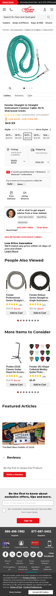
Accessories (16, 30)
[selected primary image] (28, 58)
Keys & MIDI (37, 23)
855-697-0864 (25, 227)
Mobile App (49, 547)
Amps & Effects (20, 23)
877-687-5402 (41, 531)
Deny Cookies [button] (15, 592)
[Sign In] (45, 9)
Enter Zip (40, 162)
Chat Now (42, 227)
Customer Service (21, 547)
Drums (49, 23)
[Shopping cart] (52, 9)
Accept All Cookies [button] (41, 592)
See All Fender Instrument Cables (23, 237)
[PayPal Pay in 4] (11, 184)
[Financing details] (48, 172)
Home (5, 30)
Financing (35, 547)
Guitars (6, 23)
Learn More (11, 251)
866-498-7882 (15, 531)
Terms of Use (16, 587)
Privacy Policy (29, 578)
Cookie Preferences (32, 587)
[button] (28, 457)
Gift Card (5, 547)
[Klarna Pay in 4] (21, 184)
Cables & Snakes (32, 30)
